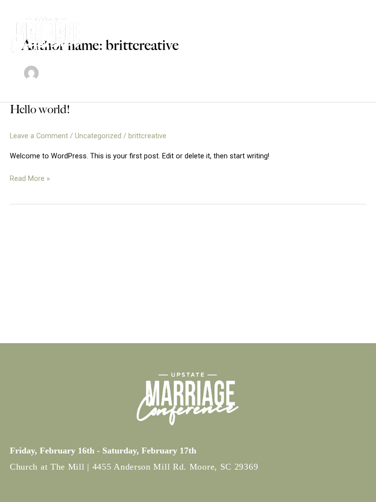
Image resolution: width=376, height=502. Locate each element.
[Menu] (324, 36)
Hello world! (40, 109)
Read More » (30, 179)
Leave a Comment (39, 135)
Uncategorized (98, 135)
